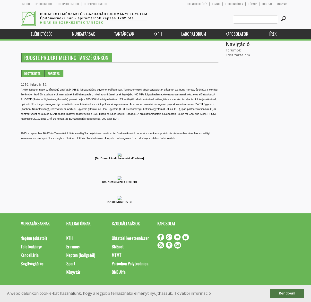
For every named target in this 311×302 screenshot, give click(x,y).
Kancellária (30, 255)
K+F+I (158, 34)
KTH (69, 238)
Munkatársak (83, 34)
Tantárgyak (124, 34)
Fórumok (233, 50)
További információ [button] (192, 293)
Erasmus (73, 246)
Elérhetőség (41, 34)
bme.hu (25, 4)
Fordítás (54, 73)
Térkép (252, 4)
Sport (70, 263)
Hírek (272, 34)
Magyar (282, 4)
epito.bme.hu (43, 4)
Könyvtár (73, 272)
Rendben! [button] (287, 293)
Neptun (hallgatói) (80, 255)
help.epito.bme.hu (95, 4)
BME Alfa (119, 272)
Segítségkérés (32, 263)
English (267, 4)
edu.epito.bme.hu (68, 4)
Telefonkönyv (234, 4)
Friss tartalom (238, 55)
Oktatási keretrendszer (130, 238)
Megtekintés (32, 73)
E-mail (216, 4)
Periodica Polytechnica (130, 263)
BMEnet (118, 246)
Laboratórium (193, 34)
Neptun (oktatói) (34, 238)
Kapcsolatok (236, 34)
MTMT (116, 255)
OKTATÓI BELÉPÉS (197, 4)
